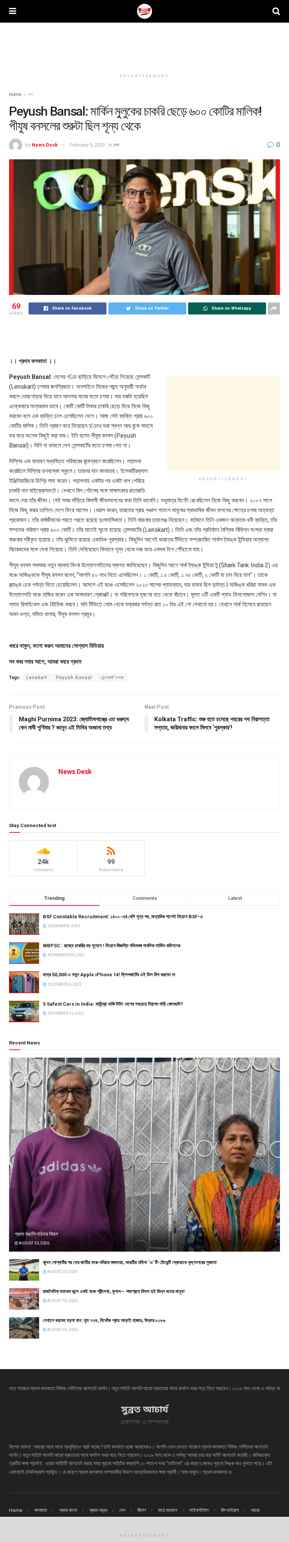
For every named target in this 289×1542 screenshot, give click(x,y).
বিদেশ (141, 1510)
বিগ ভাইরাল (230, 1510)
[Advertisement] (144, 45)
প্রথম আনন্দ (98, 1510)
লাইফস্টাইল (199, 1510)
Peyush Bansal (74, 677)
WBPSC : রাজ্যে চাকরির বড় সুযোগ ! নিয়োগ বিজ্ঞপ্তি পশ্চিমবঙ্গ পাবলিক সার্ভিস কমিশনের (111, 945)
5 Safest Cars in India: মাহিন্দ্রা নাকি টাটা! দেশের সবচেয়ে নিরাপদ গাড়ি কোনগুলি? (113, 1004)
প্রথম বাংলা (68, 1510)
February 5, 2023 (87, 145)
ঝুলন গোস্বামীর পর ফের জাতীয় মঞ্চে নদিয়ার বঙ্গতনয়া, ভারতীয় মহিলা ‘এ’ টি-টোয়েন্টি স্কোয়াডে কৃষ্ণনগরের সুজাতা (130, 1262)
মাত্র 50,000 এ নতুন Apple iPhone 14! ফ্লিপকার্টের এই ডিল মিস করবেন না (109, 974)
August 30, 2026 (33, 1243)
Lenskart (36, 677)
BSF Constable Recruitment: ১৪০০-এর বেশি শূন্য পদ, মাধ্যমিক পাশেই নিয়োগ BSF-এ (123, 916)
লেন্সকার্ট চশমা (112, 677)
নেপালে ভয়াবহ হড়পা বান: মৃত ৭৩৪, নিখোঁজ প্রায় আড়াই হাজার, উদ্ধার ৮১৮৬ (104, 1320)
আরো (255, 1510)
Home (15, 94)
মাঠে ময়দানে (167, 1510)
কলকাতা (40, 1510)
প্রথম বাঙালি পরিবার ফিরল (36, 1234)
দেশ (30, 94)
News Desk (45, 145)
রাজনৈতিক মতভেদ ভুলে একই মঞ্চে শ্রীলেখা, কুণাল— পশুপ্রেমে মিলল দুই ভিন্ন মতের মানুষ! (114, 1291)
